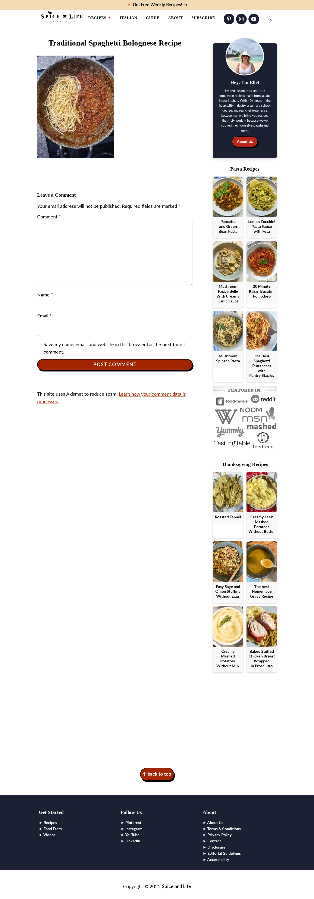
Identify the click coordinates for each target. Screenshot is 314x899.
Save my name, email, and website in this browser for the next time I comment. (114, 348)
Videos (49, 835)
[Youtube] (253, 19)
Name (45, 295)
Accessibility (218, 860)
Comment (49, 217)
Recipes (97, 18)
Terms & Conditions (224, 829)
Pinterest (133, 823)
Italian (128, 18)
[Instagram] (241, 19)
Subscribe (203, 18)
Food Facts (53, 829)
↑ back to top (157, 774)
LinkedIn (132, 841)
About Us (245, 142)
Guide (153, 18)
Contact (214, 841)
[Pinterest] (229, 19)
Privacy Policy (219, 835)
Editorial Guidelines (224, 854)
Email (44, 316)
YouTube (132, 835)
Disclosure (216, 847)
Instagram (133, 829)
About (175, 18)
